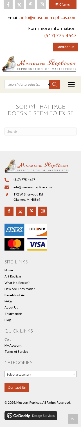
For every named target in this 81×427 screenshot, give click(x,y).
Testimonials (13, 314)
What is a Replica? (17, 283)
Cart (7, 339)
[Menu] (71, 84)
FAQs (8, 301)
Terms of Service (16, 351)
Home (8, 270)
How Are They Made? (19, 289)
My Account (13, 345)
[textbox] (40, 374)
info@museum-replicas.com (48, 17)
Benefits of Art (15, 295)
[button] (8, 4)
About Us (11, 307)
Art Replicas (13, 276)
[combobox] (40, 374)
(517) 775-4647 (60, 35)
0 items (64, 4)
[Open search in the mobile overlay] (32, 84)
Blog (7, 320)
